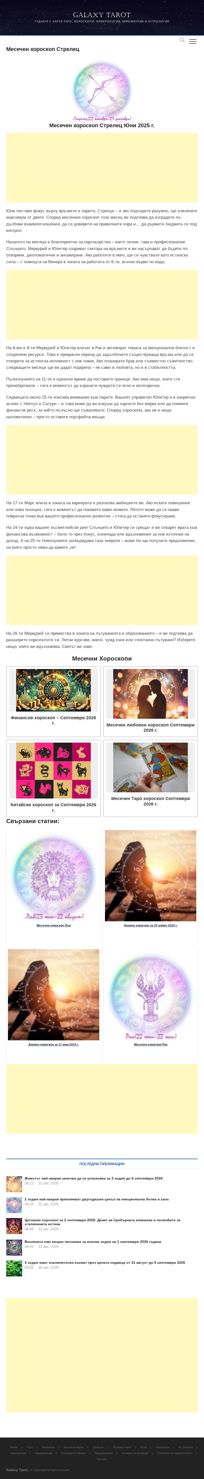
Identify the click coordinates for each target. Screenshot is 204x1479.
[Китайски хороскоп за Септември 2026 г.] (53, 771)
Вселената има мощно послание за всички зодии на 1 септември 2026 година (93, 1242)
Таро (30, 1447)
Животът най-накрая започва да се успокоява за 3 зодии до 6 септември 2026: (94, 1178)
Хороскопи (162, 1447)
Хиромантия (18, 1453)
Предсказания (104, 1453)
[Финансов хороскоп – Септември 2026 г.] (53, 690)
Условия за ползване (135, 1453)
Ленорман (48, 1447)
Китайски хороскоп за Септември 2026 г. (53, 807)
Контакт (102, 1459)
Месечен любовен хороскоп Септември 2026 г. (150, 727)
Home (13, 1447)
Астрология (185, 1447)
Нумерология (43, 1453)
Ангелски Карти (73, 1447)
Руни (143, 1447)
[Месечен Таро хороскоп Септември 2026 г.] (150, 767)
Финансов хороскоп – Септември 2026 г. (53, 720)
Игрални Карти (122, 1447)
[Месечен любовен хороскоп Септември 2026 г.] (150, 694)
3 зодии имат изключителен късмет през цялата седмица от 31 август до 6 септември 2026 (105, 1263)
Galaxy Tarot (102, 15)
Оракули (98, 1447)
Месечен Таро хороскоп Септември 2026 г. (150, 801)
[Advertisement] (102, 168)
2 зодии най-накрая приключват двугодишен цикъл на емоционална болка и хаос (97, 1199)
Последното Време (73, 1453)
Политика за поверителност (175, 1453)
